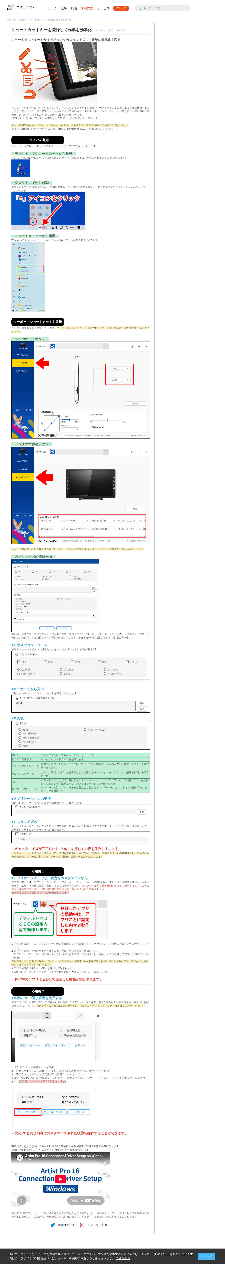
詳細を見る (123, 1258)
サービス (103, 8)
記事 (64, 8)
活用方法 (87, 8)
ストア (121, 8)
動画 (73, 8)
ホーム (52, 8)
